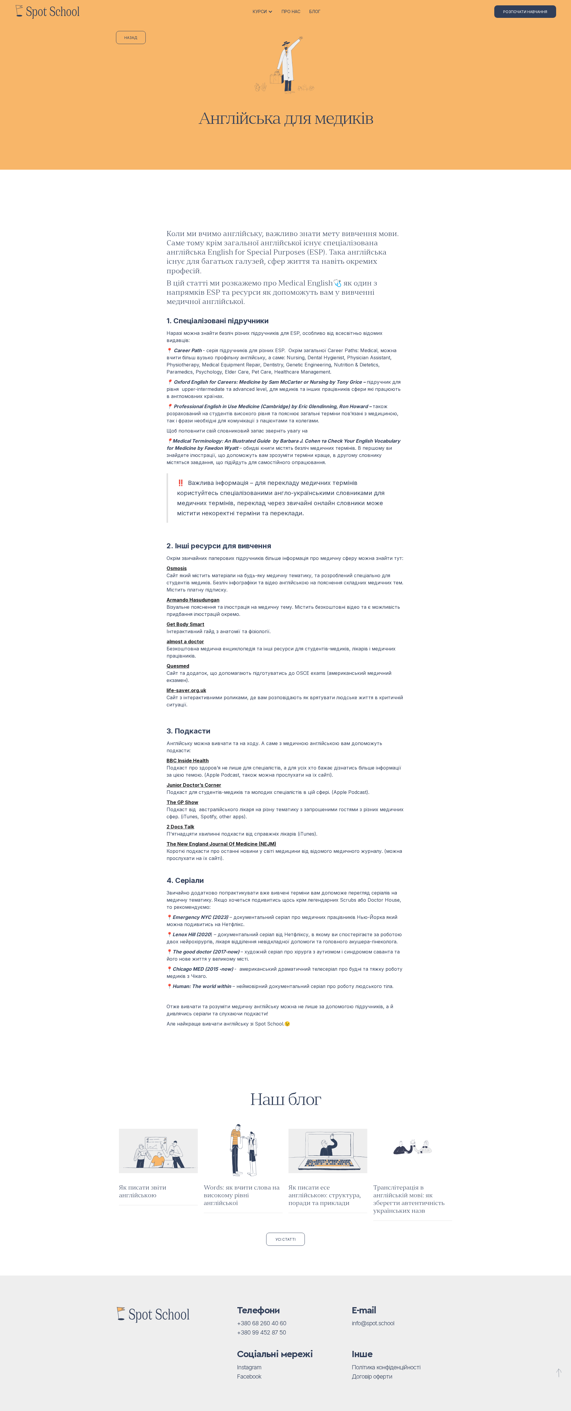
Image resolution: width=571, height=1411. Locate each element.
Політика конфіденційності (386, 1367)
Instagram (249, 1367)
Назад (130, 37)
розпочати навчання (525, 12)
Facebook (249, 1376)
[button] (263, 12)
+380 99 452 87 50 (261, 1332)
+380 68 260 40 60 (261, 1323)
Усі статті (285, 1239)
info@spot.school (373, 1323)
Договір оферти (372, 1376)
